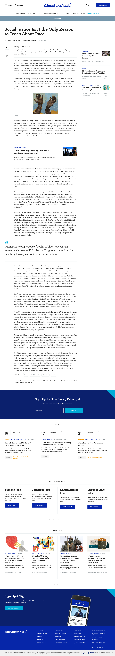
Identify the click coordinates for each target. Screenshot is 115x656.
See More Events (57, 471)
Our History (40, 636)
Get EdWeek (77, 630)
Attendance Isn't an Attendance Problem (90, 444)
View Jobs (11, 505)
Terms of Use (77, 653)
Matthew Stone (64, 572)
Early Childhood (47, 439)
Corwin (100, 457)
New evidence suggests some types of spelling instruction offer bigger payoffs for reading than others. (34, 158)
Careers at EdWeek (42, 645)
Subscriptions (77, 633)
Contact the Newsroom (61, 642)
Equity (53, 375)
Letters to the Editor (60, 633)
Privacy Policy (90, 652)
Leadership (20, 13)
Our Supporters (41, 642)
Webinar (31, 439)
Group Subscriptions (79, 639)
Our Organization (42, 633)
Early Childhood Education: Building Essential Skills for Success (56, 444)
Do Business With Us (98, 630)
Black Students (35, 375)
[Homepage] (57, 5)
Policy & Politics (34, 13)
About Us (40, 630)
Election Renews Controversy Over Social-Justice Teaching (93, 72)
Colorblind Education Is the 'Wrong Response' (91, 89)
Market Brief (92, 13)
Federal (84, 68)
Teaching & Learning (51, 13)
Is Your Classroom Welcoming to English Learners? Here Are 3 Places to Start (96, 559)
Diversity (45, 375)
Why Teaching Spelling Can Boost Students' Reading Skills (31, 152)
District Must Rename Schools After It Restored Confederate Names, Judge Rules (69, 559)
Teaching (85, 51)
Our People (40, 639)
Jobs (83, 13)
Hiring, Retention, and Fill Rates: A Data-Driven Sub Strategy (18, 444)
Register (8, 457)
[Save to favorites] (7, 52)
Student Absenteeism (91, 439)
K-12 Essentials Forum (60, 439)
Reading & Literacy (20, 147)
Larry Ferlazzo (36, 572)
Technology (65, 13)
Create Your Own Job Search (57, 520)
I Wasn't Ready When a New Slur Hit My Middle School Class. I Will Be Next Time (14, 559)
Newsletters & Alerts (79, 636)
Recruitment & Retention (19, 439)
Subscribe (103, 5)
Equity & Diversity (11, 25)
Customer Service (60, 639)
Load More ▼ (57, 584)
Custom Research (97, 647)
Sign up (74, 410)
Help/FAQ (58, 636)
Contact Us (59, 630)
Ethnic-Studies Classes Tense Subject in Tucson (91, 56)
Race (25, 375)
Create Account (13, 608)
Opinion (76, 13)
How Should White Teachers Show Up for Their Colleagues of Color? (40, 559)
